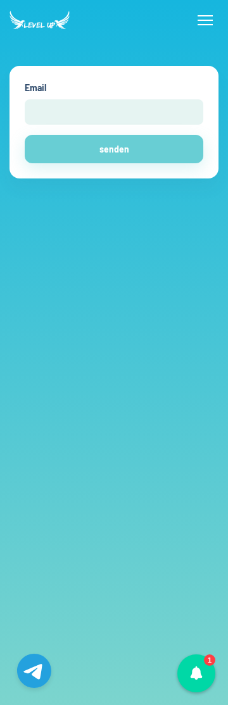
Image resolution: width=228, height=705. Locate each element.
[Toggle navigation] (205, 20)
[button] (196, 673)
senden (114, 149)
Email (35, 87)
